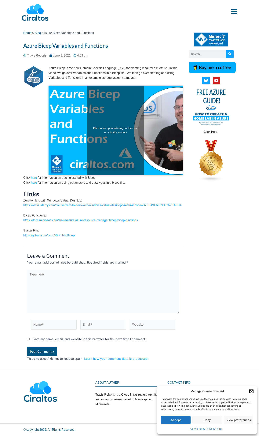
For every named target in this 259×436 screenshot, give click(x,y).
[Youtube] (216, 80)
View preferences (238, 420)
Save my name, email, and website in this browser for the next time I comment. (89, 339)
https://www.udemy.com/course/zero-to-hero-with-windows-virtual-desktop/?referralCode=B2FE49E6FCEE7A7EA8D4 (102, 205)
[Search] (230, 54)
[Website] (152, 325)
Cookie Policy (197, 428)
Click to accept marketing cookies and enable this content (115, 130)
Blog (38, 33)
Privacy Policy (214, 428)
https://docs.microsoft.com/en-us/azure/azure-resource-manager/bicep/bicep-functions (80, 220)
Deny (207, 420)
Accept (176, 420)
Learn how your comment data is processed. (116, 358)
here (34, 177)
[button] (251, 391)
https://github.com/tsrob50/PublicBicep (49, 235)
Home (27, 33)
